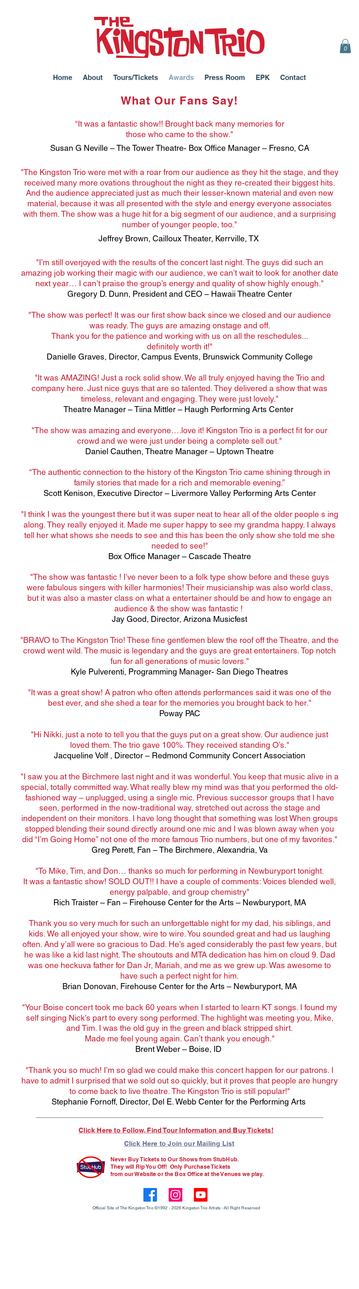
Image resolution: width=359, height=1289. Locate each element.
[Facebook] (150, 1195)
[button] (345, 46)
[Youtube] (201, 1195)
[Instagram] (175, 1195)
